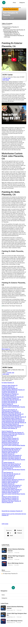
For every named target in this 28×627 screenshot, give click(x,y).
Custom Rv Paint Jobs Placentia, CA (11, 465)
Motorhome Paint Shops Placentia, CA (11, 427)
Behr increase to (6, 349)
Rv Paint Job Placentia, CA (8, 475)
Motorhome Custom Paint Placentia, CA (11, 455)
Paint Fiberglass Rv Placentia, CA (10, 394)
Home (14, 2)
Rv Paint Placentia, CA (7, 437)
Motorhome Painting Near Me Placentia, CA (12, 414)
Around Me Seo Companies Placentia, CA (12, 511)
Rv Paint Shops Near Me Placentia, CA (11, 399)
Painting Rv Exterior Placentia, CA (11, 27)
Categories (22, 2)
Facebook (19, 530)
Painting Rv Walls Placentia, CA (10, 31)
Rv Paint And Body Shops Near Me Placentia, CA (14, 417)
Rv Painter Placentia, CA (8, 382)
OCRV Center (7, 28)
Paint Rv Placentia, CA (7, 404)
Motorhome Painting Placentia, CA (10, 405)
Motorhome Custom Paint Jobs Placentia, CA (14, 29)
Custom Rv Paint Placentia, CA (9, 392)
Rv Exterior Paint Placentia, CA (9, 391)
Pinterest (19, 533)
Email (11, 535)
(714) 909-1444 (6, 78)
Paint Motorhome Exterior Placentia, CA (14, 35)
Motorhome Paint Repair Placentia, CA (11, 412)
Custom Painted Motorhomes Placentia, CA (12, 397)
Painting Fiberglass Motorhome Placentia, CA (13, 389)
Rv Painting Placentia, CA (8, 387)
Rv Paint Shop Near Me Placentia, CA (11, 449)
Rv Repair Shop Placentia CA (10, 9)
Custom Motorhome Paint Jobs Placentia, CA (13, 421)
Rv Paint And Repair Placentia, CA (10, 398)
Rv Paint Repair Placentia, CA (9, 395)
